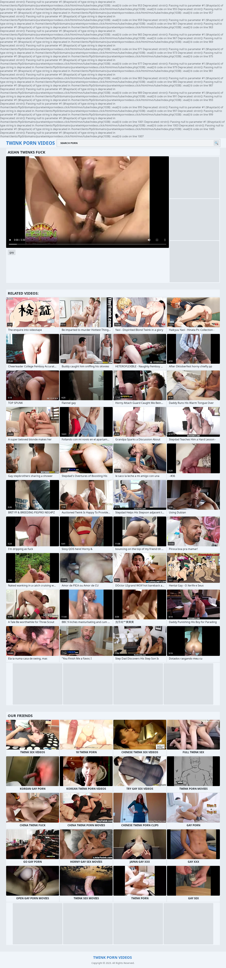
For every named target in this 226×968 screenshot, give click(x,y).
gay (11, 252)
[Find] (216, 143)
